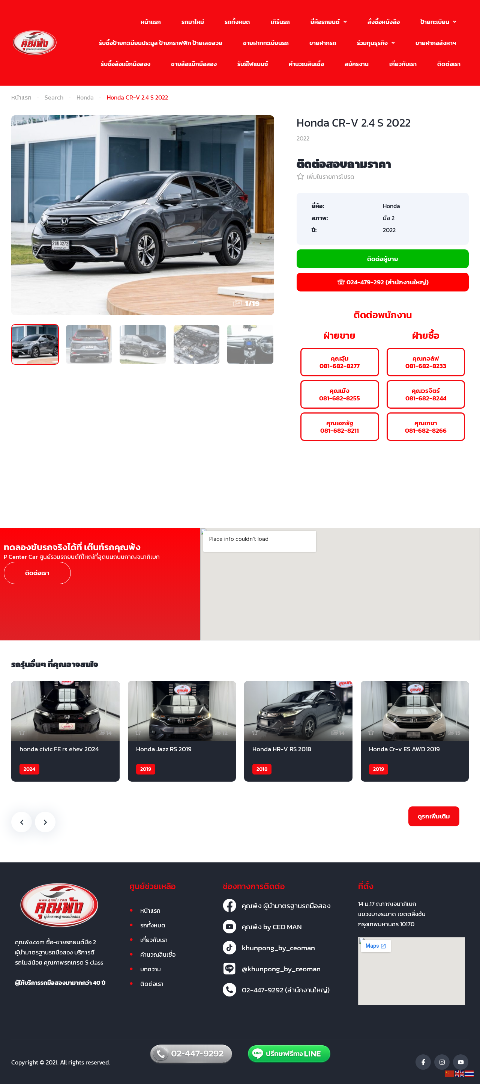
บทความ (150, 969)
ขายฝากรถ (322, 42)
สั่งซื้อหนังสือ (384, 21)
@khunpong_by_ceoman (281, 968)
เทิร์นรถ (280, 21)
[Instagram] (442, 1062)
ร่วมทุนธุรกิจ (372, 42)
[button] (328, 21)
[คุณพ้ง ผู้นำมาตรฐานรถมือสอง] (229, 905)
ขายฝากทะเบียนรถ (266, 42)
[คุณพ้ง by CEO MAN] (229, 926)
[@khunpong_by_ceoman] (229, 968)
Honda (85, 97)
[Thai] (469, 1073)
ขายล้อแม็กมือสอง (194, 63)
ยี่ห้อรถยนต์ (325, 21)
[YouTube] (460, 1062)
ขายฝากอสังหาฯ (436, 42)
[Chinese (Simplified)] (450, 1073)
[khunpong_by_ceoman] (229, 947)
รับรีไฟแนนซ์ (252, 63)
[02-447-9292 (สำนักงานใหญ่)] (229, 989)
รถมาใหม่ (193, 21)
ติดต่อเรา (448, 63)
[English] (460, 1073)
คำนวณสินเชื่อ (306, 63)
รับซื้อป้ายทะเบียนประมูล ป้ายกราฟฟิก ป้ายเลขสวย (160, 42)
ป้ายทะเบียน (434, 21)
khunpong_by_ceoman (278, 947)
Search (54, 97)
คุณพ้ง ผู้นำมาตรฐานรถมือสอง (286, 905)
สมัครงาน (357, 63)
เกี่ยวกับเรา (403, 63)
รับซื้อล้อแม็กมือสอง (125, 63)
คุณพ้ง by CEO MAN (272, 926)
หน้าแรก (151, 21)
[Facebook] (423, 1062)
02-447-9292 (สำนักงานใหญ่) (286, 989)
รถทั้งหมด (237, 21)
